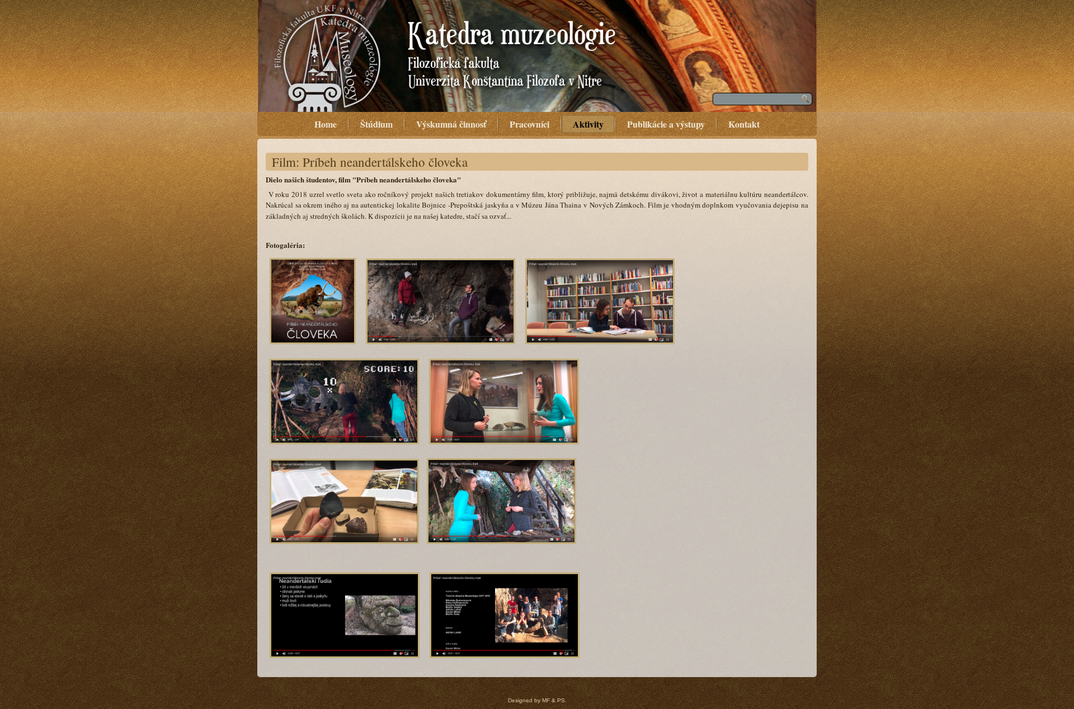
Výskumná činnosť (451, 124)
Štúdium (376, 124)
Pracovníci (529, 124)
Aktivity (588, 124)
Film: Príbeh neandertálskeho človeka (370, 161)
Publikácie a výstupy (666, 124)
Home (325, 124)
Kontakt (744, 124)
